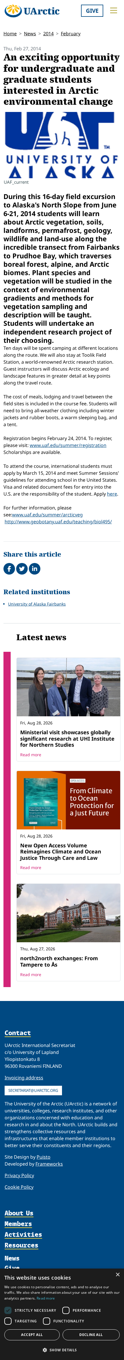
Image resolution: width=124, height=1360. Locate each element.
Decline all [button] (91, 1334)
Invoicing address (24, 1077)
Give (92, 10)
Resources (21, 1245)
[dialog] (62, 1314)
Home (10, 33)
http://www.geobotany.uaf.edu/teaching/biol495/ (58, 521)
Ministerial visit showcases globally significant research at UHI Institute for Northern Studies (67, 738)
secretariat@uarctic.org (33, 1090)
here (112, 494)
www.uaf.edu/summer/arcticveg (47, 514)
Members (18, 1224)
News (30, 33)
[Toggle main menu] (113, 10)
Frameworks (49, 1164)
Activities (23, 1234)
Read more (30, 754)
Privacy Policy (19, 1175)
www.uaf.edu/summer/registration (68, 445)
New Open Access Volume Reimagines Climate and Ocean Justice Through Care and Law (60, 851)
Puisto (43, 1157)
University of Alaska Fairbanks (37, 604)
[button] (62, 1349)
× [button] (117, 1275)
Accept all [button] (32, 1334)
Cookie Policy (19, 1187)
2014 (48, 33)
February (70, 33)
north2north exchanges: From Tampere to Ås (59, 961)
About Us (19, 1213)
